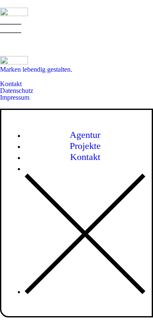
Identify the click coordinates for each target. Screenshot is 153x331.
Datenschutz (16, 90)
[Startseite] (14, 13)
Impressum (14, 97)
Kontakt (11, 83)
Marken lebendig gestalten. (36, 69)
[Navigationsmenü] (10, 28)
